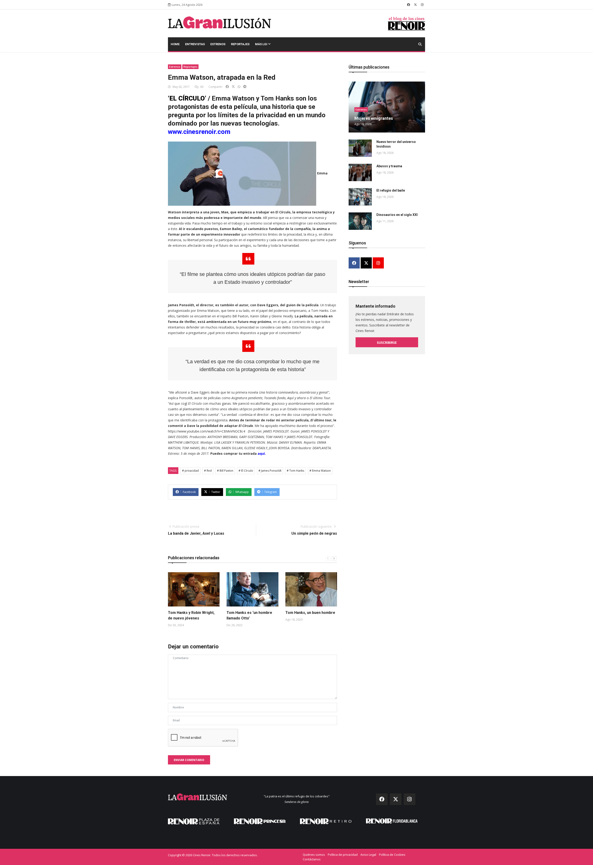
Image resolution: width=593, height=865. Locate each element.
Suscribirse (387, 342)
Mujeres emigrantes (373, 118)
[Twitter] (366, 263)
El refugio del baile (390, 190)
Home (175, 44)
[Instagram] (378, 263)
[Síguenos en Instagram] (422, 5)
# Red (208, 471)
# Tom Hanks (295, 471)
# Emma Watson (320, 471)
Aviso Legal (368, 854)
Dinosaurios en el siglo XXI (397, 215)
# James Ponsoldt (270, 471)
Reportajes (240, 44)
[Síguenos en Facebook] (408, 5)
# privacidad (190, 471)
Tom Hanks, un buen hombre (310, 612)
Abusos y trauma (389, 166)
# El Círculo (246, 471)
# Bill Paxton (225, 471)
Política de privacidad (343, 854)
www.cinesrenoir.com (199, 132)
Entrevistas (195, 44)
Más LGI (261, 44)
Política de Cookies (392, 854)
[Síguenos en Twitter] (415, 5)
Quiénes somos (314, 854)
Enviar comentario (189, 760)
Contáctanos (312, 859)
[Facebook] (354, 263)
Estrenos (217, 44)
